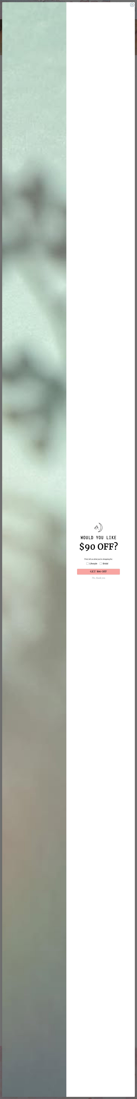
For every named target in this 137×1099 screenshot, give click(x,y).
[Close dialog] (132, 5)
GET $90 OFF (98, 572)
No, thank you (98, 578)
